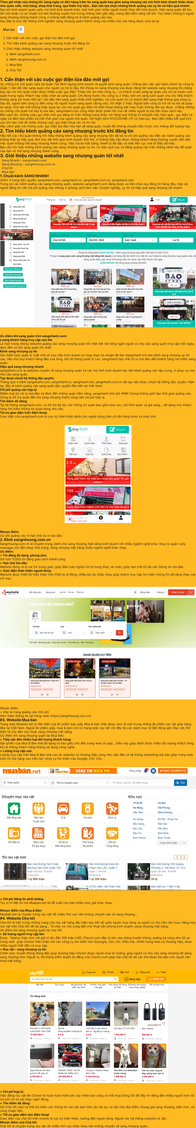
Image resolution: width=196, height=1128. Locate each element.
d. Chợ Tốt (13, 70)
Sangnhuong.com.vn (14, 544)
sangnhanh (110, 359)
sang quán (99, 2)
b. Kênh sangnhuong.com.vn (26, 59)
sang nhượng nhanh (29, 367)
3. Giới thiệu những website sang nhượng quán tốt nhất (43, 49)
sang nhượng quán (57, 184)
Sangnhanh (133, 355)
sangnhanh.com (96, 184)
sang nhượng (158, 188)
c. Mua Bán (14, 65)
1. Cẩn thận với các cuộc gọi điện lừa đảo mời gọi (39, 38)
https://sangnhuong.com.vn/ (71, 716)
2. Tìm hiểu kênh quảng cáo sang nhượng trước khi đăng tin (47, 43)
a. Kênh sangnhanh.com (23, 54)
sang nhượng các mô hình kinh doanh (149, 2)
